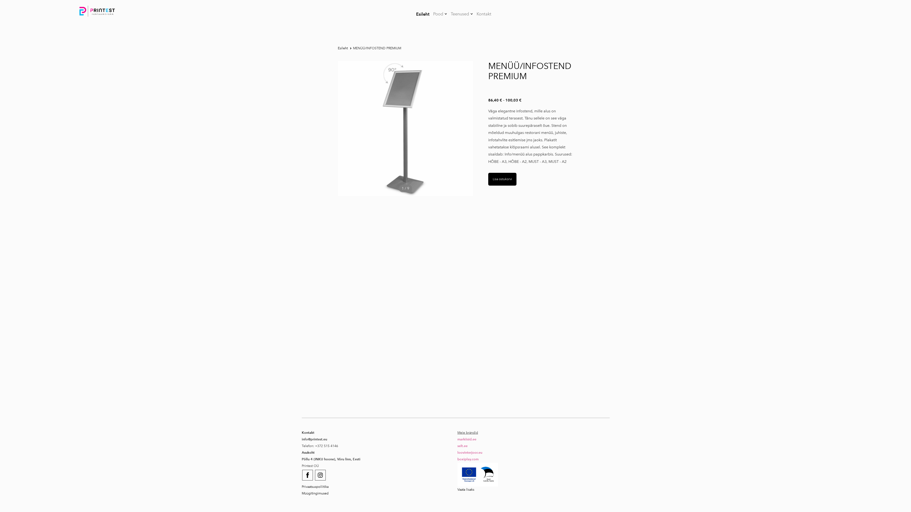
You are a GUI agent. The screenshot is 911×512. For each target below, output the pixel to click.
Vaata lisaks (465, 490)
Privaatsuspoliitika (315, 487)
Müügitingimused (315, 493)
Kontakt (484, 14)
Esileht (422, 14)
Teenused (460, 14)
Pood (438, 14)
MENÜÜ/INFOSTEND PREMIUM (377, 48)
